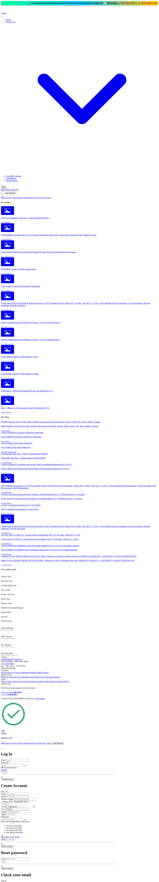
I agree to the (12, 837)
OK (3, 731)
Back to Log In (7, 846)
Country (4, 807)
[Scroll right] (2, 185)
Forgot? (4, 770)
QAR (12, 190)
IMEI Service (6, 198)
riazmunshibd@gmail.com (11, 659)
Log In (4, 772)
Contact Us (18, 673)
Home (8, 20)
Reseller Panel (28, 673)
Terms (17, 837)
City (2, 809)
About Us (10, 673)
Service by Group (42, 677)
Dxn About (30, 681)
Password (5, 762)
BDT (3, 190)
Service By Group (44, 198)
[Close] (2, 748)
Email (3, 760)
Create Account (7, 779)
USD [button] (3, 187)
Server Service (17, 198)
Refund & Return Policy (59, 681)
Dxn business (54, 677)
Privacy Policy (6, 681)
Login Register (9, 193)
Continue (5, 804)
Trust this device (10, 768)
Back (4, 814)
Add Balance (11, 178)
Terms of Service (19, 681)
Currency (4, 802)
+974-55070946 (7, 664)
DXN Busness (11, 181)
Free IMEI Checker (13, 176)
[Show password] (25, 765)
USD (16, 190)
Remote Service (30, 198)
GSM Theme (40, 699)
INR (7, 190)
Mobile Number (7, 799)
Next (3, 861)
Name (3, 794)
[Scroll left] (2, 16)
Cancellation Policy (42, 681)
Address (4, 812)
